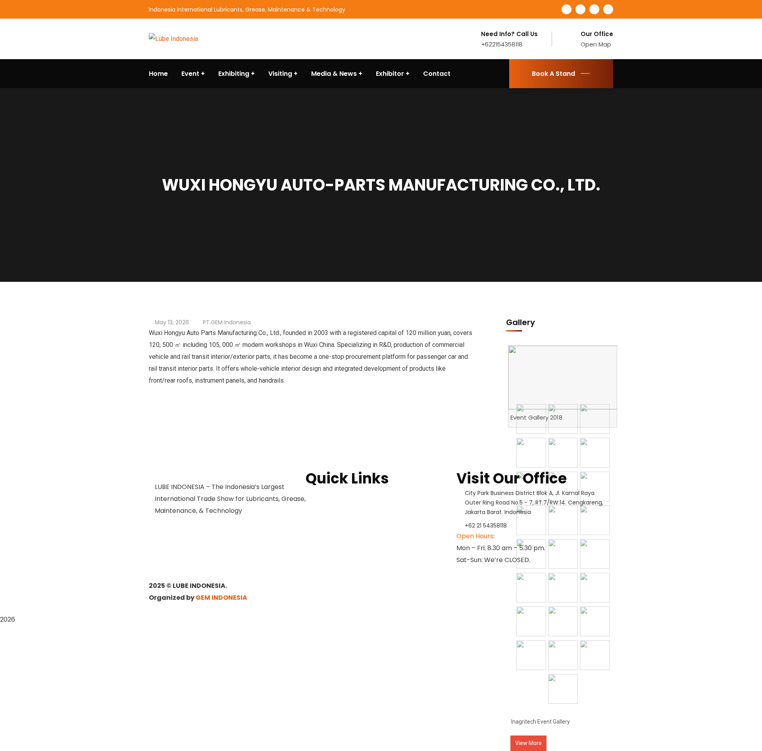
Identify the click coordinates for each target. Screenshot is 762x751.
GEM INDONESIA (221, 597)
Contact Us (322, 520)
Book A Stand (553, 73)
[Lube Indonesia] (173, 38)
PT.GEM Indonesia (227, 322)
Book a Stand (326, 494)
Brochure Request (333, 507)
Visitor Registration (335, 532)
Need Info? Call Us (509, 34)
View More (528, 743)
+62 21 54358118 (486, 526)
